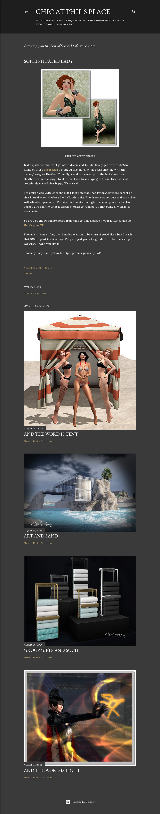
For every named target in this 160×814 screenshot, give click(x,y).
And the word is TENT (51, 434)
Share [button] (48, 267)
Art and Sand (41, 536)
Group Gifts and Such (51, 650)
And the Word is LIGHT (52, 770)
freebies (28, 273)
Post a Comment (35, 293)
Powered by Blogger (83, 801)
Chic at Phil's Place (73, 11)
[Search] (134, 11)
